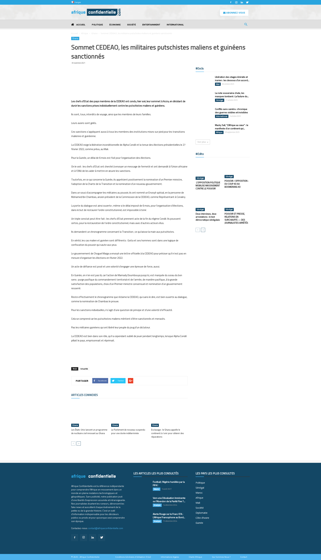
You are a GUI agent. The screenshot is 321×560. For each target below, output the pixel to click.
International (175, 24)
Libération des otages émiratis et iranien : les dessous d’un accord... (232, 78)
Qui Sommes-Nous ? (221, 556)
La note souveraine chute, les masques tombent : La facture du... (232, 94)
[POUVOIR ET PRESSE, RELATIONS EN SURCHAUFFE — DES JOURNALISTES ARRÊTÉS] (237, 202)
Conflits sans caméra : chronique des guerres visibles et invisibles (231, 110)
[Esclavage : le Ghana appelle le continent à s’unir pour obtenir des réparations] (169, 414)
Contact (243, 556)
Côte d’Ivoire (202, 517)
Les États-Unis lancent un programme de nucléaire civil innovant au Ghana (89, 431)
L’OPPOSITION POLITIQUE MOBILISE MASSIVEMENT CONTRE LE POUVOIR (208, 185)
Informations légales (170, 556)
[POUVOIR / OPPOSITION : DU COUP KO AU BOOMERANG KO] (237, 169)
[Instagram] (236, 2)
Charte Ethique (195, 556)
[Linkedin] (241, 2)
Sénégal (219, 100)
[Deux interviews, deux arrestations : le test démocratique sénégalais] (208, 202)
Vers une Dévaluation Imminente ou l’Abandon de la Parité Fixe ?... (169, 499)
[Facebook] (230, 2)
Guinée (199, 522)
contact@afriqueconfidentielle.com (105, 528)
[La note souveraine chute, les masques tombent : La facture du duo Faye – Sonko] (204, 97)
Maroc (156, 489)
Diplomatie (201, 512)
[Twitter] (247, 2)
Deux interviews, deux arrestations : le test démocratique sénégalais (208, 216)
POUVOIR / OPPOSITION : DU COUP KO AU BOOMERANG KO (236, 184)
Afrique (84, 33)
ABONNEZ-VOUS (235, 12)
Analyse (157, 505)
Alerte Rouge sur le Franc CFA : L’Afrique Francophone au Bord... (169, 515)
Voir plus (201, 142)
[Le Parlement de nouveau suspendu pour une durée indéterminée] (129, 414)
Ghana (94, 33)
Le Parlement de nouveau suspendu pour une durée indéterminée (128, 431)
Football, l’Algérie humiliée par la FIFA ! (169, 483)
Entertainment (151, 24)
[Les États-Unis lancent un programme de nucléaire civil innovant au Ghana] (89, 414)
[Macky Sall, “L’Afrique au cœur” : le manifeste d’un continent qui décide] (204, 129)
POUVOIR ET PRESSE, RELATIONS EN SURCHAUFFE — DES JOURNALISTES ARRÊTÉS (236, 218)
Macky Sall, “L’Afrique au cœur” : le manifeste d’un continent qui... (231, 126)
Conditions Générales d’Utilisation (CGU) (133, 556)
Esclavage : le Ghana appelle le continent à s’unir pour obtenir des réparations (167, 433)
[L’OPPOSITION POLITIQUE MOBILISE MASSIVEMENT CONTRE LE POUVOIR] (208, 170)
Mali (218, 84)
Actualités (84, 368)
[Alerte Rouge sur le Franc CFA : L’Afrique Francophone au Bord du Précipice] (141, 518)
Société (131, 24)
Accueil (80, 24)
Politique (97, 24)
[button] (246, 24)
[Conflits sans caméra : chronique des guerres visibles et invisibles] (204, 113)
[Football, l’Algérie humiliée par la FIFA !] (141, 486)
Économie (115, 24)
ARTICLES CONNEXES (84, 395)
